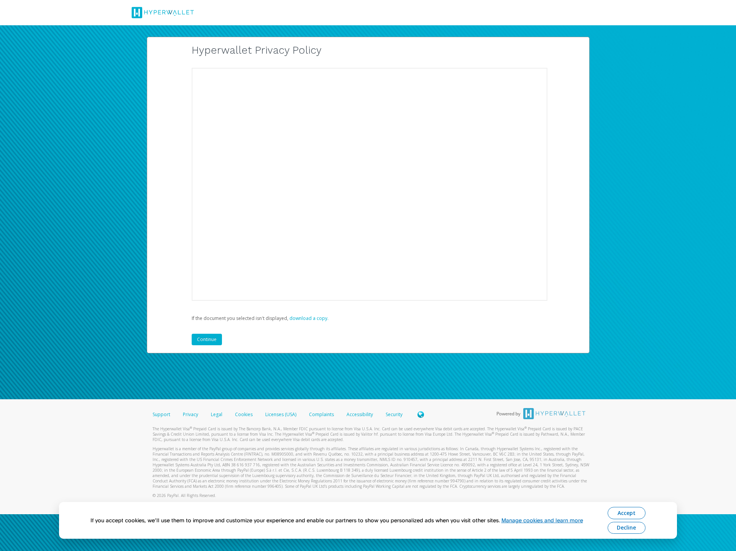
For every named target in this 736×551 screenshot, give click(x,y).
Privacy (190, 414)
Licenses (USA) (281, 414)
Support (161, 414)
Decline (626, 527)
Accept (627, 513)
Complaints (322, 414)
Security (394, 414)
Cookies (244, 414)
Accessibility (360, 414)
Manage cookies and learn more (542, 520)
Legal (216, 414)
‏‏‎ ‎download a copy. (308, 318)
